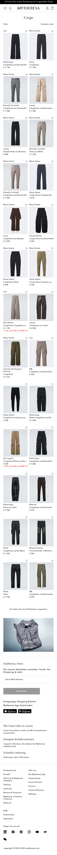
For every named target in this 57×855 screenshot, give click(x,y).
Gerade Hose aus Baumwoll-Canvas (19, 152)
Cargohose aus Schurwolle (14, 108)
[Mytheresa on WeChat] (5, 839)
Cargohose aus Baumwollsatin (42, 108)
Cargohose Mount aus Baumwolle (18, 461)
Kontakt (6, 774)
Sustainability (34, 778)
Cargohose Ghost (11, 282)
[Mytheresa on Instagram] (29, 832)
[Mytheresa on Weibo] (45, 832)
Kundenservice (9, 770)
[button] (26, 31)
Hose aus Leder (10, 507)
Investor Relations (36, 790)
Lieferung (7, 789)
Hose (5, 594)
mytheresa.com (33, 848)
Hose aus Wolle (36, 152)
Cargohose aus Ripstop (13, 239)
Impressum (8, 819)
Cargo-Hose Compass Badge (42, 195)
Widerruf (7, 803)
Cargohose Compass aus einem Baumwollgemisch (25, 418)
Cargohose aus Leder (38, 325)
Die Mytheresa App (37, 774)
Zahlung (7, 785)
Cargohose (34, 65)
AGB (5, 811)
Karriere (32, 786)
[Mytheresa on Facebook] (13, 832)
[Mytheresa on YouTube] (37, 832)
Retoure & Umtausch (12, 793)
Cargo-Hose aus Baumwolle (41, 239)
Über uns (32, 770)
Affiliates (32, 794)
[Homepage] (28, 8)
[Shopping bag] (52, 8)
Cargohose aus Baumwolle (15, 65)
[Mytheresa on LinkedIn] (5, 832)
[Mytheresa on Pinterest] (21, 832)
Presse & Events (35, 782)
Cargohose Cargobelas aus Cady (17, 325)
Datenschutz (8, 815)
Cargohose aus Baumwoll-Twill (42, 461)
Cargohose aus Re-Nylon (14, 551)
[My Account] (47, 8)
